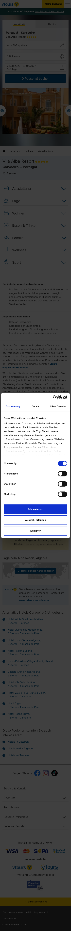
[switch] (62, 473)
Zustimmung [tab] (12, 406)
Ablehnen (35, 530)
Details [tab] (36, 406)
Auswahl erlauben (35, 520)
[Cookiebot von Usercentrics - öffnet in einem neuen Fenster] (52, 397)
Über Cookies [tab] (58, 406)
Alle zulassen (35, 509)
